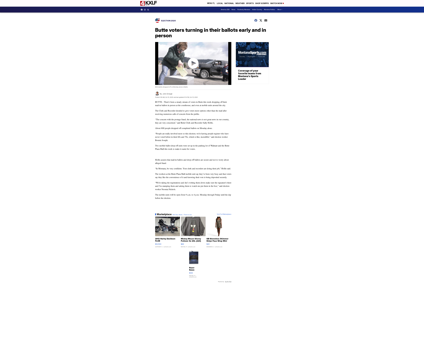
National (229, 3)
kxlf (148, 10)
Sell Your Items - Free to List (182, 214)
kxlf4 (142, 10)
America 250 (225, 9)
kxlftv (145, 10)
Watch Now (276, 3)
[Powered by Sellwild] (228, 281)
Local (220, 3)
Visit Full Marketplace (224, 214)
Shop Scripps (262, 3)
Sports (250, 3)
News (233, 9)
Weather (240, 3)
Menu (210, 3)
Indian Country (257, 9)
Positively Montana (243, 9)
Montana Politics (269, 9)
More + (279, 9)
